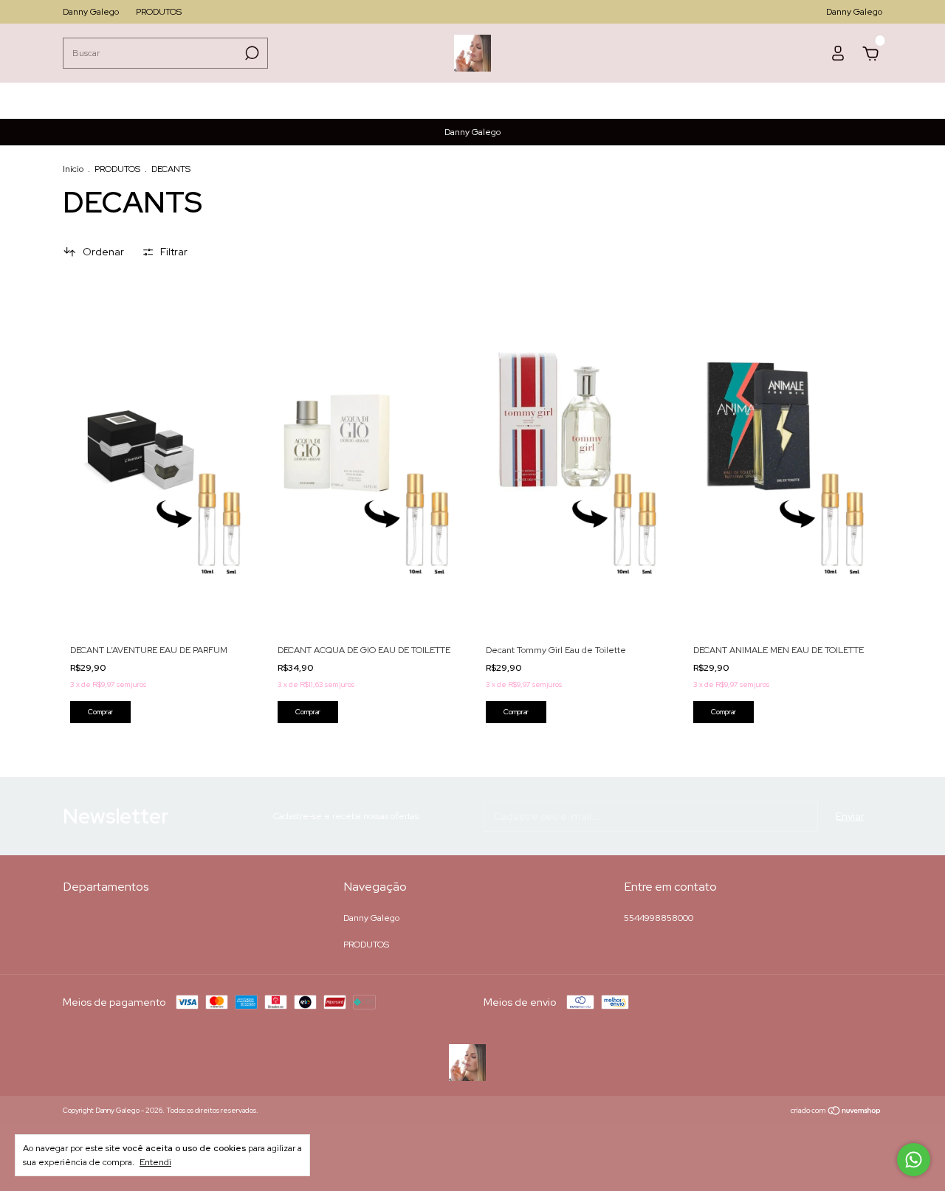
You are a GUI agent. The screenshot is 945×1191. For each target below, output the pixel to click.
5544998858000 (658, 918)
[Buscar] (250, 53)
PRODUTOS (159, 12)
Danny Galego (91, 12)
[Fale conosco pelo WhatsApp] (913, 1159)
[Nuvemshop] (836, 1112)
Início (73, 169)
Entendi (155, 1162)
